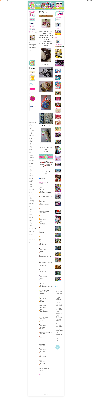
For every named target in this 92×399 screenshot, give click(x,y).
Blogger (48, 394)
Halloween (31, 175)
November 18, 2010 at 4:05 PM (43, 365)
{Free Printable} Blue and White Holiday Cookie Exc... (59, 323)
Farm (30, 166)
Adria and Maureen (32, 124)
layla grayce (31, 184)
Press (30, 211)
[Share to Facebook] (41, 183)
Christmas (31, 146)
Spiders (31, 226)
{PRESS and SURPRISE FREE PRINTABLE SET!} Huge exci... (59, 302)
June (57, 339)
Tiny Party (31, 234)
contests (31, 151)
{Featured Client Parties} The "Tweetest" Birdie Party (59, 317)
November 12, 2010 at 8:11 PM (43, 266)
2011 (56, 285)
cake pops (31, 140)
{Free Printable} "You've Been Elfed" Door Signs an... (59, 291)
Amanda (41, 187)
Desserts (31, 158)
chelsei (41, 300)
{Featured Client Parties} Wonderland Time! (58, 308)
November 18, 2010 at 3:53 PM (43, 357)
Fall (30, 165)
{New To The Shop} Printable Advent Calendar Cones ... (59, 309)
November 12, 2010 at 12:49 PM (43, 245)
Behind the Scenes (32, 135)
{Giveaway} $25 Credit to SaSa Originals (46, 12)
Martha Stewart (31, 189)
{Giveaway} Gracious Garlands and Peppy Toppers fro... (59, 305)
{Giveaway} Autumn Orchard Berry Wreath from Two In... (59, 326)
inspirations (31, 180)
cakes (30, 141)
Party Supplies (31, 203)
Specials (31, 225)
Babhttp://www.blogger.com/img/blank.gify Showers (33, 130)
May (56, 340)
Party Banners (31, 200)
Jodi (40, 221)
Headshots (31, 176)
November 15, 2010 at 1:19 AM (43, 325)
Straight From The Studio (32, 228)
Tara (40, 235)
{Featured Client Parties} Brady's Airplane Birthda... (59, 320)
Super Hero (31, 230)
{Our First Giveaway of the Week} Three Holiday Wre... (59, 290)
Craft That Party (42, 351)
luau (30, 187)
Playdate (31, 209)
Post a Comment (41, 370)
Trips (30, 236)
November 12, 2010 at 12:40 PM (43, 241)
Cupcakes (31, 155)
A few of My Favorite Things (32, 122)
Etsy (30, 162)
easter (30, 161)
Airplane (31, 125)
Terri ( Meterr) (41, 268)
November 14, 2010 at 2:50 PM (43, 318)
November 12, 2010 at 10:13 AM (43, 224)
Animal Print (31, 127)
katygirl (41, 251)
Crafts (30, 154)
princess (31, 212)
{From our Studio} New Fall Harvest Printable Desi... (59, 334)
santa (30, 219)
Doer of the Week (31, 160)
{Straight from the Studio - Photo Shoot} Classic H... (59, 289)
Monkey (31, 191)
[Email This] (39, 183)
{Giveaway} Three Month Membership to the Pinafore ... (59, 293)
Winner (30, 242)
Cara (40, 320)
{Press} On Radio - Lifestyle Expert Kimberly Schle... (59, 332)
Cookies (31, 152)
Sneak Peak (31, 222)
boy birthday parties (32, 138)
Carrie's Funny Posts (32, 144)
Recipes (31, 214)
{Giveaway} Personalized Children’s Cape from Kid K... (59, 322)
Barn (30, 133)
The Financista (41, 210)
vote (30, 240)
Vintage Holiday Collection (32, 239)
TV (30, 237)
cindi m (41, 343)
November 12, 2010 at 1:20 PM (43, 249)
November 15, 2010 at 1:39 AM (43, 341)
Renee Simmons (42, 327)
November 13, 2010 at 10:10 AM (43, 283)
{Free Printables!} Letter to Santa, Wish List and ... (58, 296)
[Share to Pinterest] (42, 183)
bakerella (31, 132)
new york (31, 195)
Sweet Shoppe (31, 231)
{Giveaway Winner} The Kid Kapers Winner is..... (59, 313)
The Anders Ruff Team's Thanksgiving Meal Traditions (58, 298)
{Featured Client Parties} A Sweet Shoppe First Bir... (59, 319)
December (57, 287)
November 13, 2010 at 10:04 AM (43, 276)
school (30, 220)
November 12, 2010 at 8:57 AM (43, 201)
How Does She (31, 178)
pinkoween (31, 206)
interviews (31, 181)
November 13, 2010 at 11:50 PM (43, 291)
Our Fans (31, 198)
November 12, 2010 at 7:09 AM (43, 189)
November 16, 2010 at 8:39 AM (43, 349)
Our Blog (31, 197)
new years (31, 194)
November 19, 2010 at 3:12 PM (43, 369)
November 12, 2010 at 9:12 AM (43, 212)
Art (30, 128)
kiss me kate (31, 183)
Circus (30, 147)
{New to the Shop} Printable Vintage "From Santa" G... (59, 304)
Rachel (41, 243)
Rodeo (30, 216)
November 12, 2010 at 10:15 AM (43, 233)
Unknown (41, 191)
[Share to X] (40, 183)
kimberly (41, 293)
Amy (40, 203)
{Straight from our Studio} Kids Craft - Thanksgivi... (59, 301)
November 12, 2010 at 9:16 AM (43, 219)
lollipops (31, 186)
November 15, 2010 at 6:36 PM (43, 345)
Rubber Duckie (31, 217)
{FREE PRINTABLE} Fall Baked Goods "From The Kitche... (59, 330)
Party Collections (31, 201)
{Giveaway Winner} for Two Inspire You (59, 315)
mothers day (31, 192)
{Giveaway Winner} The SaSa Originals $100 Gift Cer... (59, 307)
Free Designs (31, 168)
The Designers (31, 233)
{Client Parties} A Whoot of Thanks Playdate (58, 329)
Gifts (30, 171)
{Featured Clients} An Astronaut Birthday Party (59, 299)
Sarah (41, 278)
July (56, 338)
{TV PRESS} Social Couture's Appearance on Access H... (59, 325)
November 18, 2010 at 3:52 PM (43, 353)
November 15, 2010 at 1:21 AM (43, 333)
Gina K (41, 347)
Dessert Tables (31, 157)
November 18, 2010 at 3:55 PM (43, 361)
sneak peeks (31, 223)
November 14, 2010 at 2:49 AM (43, 307)
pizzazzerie (31, 208)
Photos (30, 205)
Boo (30, 137)
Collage (31, 149)
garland (31, 169)
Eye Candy (31, 163)
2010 (56, 286)
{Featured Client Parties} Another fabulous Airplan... (59, 312)
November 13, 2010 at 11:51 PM (43, 298)
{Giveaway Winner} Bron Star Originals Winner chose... (59, 328)
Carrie (30, 143)
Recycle (31, 215)
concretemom (41, 367)
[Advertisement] (33, 115)
